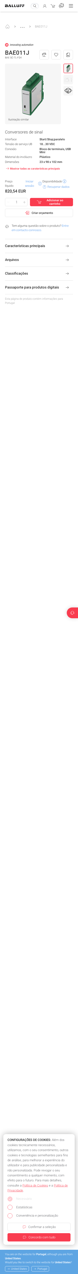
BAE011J (41, 26)
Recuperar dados (58, 186)
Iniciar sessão (29, 183)
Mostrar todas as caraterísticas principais (35, 168)
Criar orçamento (42, 213)
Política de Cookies (35, 1185)
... (22, 25)
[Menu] (71, 6)
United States (19, 1268)
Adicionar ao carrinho (55, 202)
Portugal (42, 1268)
